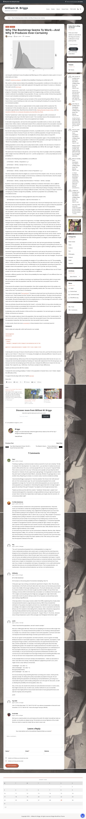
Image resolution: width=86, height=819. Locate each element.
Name (7, 751)
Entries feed (73, 291)
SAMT (70, 260)
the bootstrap (25, 293)
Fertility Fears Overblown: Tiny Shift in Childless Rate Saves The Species (76, 136)
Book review (72, 241)
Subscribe (45, 416)
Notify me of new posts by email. (15, 761)
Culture (71, 248)
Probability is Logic (48, 399)
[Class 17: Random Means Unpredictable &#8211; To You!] (34, 394)
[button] (18, 436)
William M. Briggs (16, 7)
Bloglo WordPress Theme (58, 816)
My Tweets (71, 70)
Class (7, 26)
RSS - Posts (71, 307)
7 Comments (27, 36)
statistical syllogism (16, 80)
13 (38, 793)
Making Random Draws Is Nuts (45, 110)
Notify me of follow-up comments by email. (18, 758)
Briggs (17, 429)
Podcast (71, 257)
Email (27, 751)
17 (4, 797)
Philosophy (71, 254)
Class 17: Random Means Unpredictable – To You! (30, 400)
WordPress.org (74, 297)
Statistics (12, 26)
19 (27, 797)
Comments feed (74, 294)
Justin (13, 621)
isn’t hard (18, 87)
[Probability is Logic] (53, 394)
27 (38, 800)
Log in (72, 288)
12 (27, 793)
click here (31, 376)
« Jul (5, 807)
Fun (70, 251)
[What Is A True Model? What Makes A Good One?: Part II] (15, 395)
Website (46, 751)
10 (4, 793)
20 (38, 797)
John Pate (74, 104)
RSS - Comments (73, 310)
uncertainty (26, 323)
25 (16, 800)
